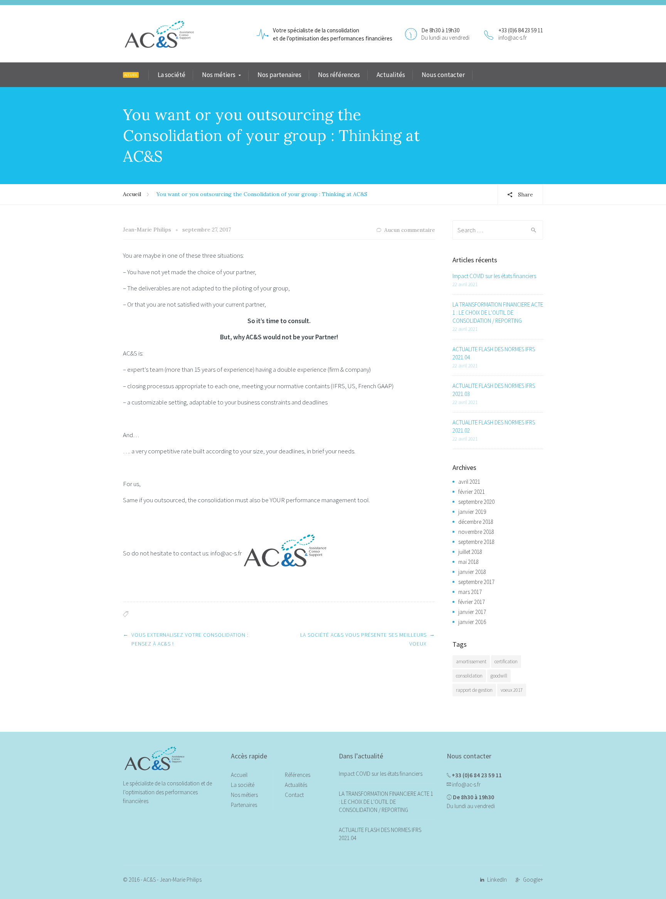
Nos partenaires (279, 74)
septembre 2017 (476, 581)
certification (506, 661)
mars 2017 (470, 591)
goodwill (499, 676)
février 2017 (471, 601)
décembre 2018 (475, 521)
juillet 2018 (470, 551)
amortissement (471, 661)
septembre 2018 (476, 541)
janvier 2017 (472, 612)
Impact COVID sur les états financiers (494, 276)
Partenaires (244, 804)
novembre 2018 (476, 531)
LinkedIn (497, 879)
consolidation (469, 676)
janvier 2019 (472, 511)
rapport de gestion (474, 690)
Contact (294, 794)
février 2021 (471, 491)
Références (297, 774)
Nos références (339, 74)
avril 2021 (469, 481)
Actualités (391, 74)
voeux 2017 (512, 690)
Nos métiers (218, 74)
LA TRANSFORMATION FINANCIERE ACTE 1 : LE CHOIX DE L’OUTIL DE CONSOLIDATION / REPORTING (497, 312)
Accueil (132, 194)
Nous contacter (443, 74)
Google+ (533, 879)
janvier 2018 (472, 571)
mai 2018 (468, 561)
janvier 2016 (472, 622)
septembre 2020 (476, 501)
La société (171, 74)
